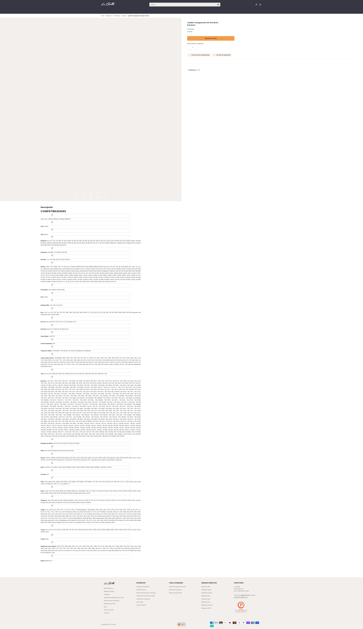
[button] (191, 25)
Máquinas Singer (206, 590)
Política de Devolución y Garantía (146, 593)
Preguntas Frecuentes (142, 586)
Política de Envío (141, 590)
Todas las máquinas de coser (177, 586)
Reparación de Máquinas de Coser (114, 597)
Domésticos (117, 16)
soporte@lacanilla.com (240, 597)
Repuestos (109, 16)
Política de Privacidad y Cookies (145, 596)
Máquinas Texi (205, 602)
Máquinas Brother (206, 593)
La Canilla (113, 624)
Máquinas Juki (205, 599)
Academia (107, 594)
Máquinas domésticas (175, 590)
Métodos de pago (109, 591)
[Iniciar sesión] (256, 4)
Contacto (106, 613)
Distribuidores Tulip (109, 603)
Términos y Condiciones (143, 599)
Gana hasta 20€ (108, 610)
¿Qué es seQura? (141, 605)
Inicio (102, 16)
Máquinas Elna (205, 596)
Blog (105, 606)
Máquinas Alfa (205, 586)
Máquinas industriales (175, 593)
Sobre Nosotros (108, 588)
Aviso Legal (139, 602)
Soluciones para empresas (111, 600)
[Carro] (260, 4)
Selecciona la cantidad (195, 43)
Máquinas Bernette (207, 605)
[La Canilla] (108, 4)
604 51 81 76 (245, 595)
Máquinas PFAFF (206, 608)
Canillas (124, 16)
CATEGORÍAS (105, 11)
